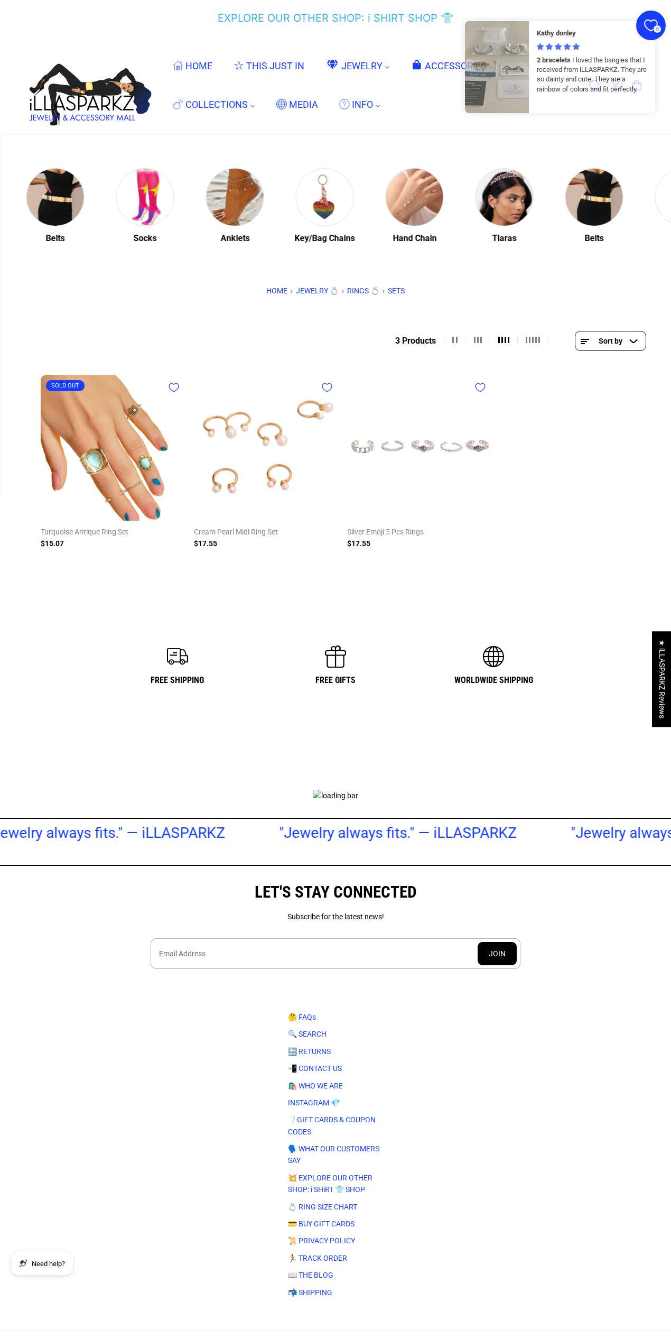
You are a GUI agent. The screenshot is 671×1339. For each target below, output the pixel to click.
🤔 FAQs (302, 1017)
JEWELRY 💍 (317, 291)
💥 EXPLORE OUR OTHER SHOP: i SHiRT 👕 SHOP (330, 1184)
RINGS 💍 (363, 291)
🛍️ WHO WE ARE (315, 1086)
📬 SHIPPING (310, 1292)
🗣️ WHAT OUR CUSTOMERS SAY (333, 1154)
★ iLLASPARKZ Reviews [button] (662, 679)
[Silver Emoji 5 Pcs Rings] (420, 448)
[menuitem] (192, 65)
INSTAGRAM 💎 (314, 1102)
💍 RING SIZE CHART (322, 1207)
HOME (276, 291)
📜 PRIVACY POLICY (321, 1240)
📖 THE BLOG (310, 1275)
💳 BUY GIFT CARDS (321, 1224)
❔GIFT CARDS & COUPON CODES (332, 1125)
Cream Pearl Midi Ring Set (236, 532)
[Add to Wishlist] (174, 387)
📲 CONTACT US (315, 1068)
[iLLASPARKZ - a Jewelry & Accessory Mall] (88, 85)
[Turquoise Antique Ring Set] (114, 448)
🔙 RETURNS (309, 1051)
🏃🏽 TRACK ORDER (317, 1258)
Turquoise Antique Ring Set (84, 532)
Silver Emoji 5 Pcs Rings (385, 532)
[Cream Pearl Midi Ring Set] (267, 448)
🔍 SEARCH (307, 1034)
